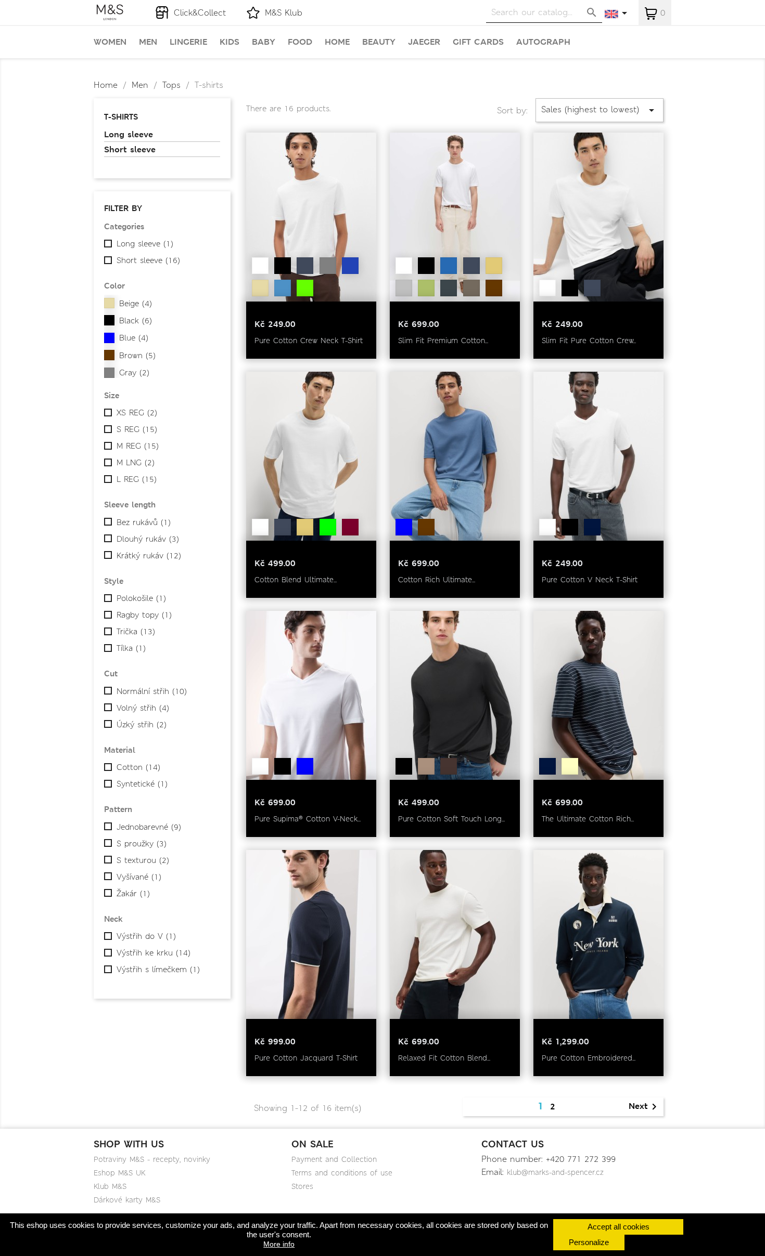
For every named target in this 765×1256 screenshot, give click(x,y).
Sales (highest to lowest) (599, 109)
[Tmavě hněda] (494, 288)
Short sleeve (130, 150)
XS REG (137, 413)
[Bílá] (260, 265)
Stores (302, 1186)
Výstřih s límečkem (158, 969)
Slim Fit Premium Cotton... (443, 340)
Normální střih (152, 691)
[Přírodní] (426, 766)
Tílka (131, 648)
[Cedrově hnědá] (448, 766)
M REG (138, 446)
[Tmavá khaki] (328, 527)
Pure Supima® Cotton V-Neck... (307, 818)
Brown (137, 355)
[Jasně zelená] (305, 288)
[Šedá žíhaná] (328, 265)
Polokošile (141, 598)
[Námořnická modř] (592, 527)
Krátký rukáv (149, 556)
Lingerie (188, 42)
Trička (136, 631)
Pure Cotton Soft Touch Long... (451, 818)
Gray (134, 373)
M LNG (136, 462)
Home (337, 42)
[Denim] (350, 265)
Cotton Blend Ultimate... (295, 579)
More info (279, 1244)
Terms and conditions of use (341, 1173)
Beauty (379, 42)
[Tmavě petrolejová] (305, 766)
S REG (137, 429)
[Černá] (282, 265)
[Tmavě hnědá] (448, 288)
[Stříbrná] (404, 288)
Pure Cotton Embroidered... (588, 1058)
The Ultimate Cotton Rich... (588, 818)
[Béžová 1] (260, 288)
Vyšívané (139, 877)
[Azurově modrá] (282, 288)
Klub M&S (110, 1186)
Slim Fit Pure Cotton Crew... (589, 340)
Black (135, 321)
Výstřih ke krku (153, 953)
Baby (263, 42)
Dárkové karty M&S (127, 1200)
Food (300, 42)
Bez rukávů (144, 522)
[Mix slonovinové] (570, 766)
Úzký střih (142, 724)
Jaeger (424, 42)
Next (644, 1107)
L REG (137, 479)
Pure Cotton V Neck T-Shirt (590, 579)
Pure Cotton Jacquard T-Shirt (306, 1058)
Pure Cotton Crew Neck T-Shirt (308, 340)
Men (148, 42)
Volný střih (143, 708)
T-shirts (121, 116)
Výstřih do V (146, 936)
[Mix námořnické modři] (547, 766)
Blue (133, 338)
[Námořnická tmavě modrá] (305, 265)
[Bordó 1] (350, 527)
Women (110, 42)
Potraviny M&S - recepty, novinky (152, 1159)
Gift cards (478, 42)
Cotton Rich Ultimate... (436, 579)
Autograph (543, 42)
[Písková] (494, 265)
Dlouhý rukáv (148, 539)
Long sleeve (128, 134)
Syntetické (142, 784)
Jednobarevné (149, 827)
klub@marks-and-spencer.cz (555, 1172)
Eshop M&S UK (119, 1173)
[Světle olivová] (426, 288)
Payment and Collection (334, 1159)
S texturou (143, 860)
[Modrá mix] (404, 527)
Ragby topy (144, 615)
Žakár (133, 893)
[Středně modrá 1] (448, 265)
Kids (229, 42)
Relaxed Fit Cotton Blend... (444, 1058)
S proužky (142, 844)
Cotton (138, 767)
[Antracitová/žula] (471, 288)
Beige (135, 303)
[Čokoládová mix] (426, 527)
